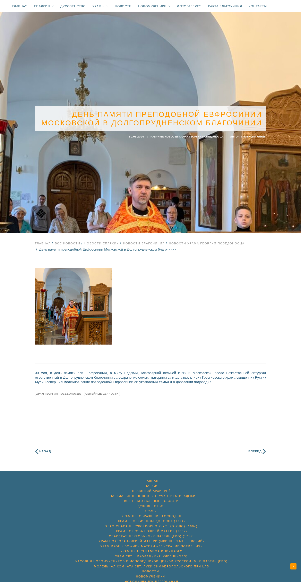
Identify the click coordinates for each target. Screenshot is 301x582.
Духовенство (73, 6)
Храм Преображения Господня (151, 516)
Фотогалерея (189, 6)
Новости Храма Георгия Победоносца (194, 136)
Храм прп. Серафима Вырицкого (151, 551)
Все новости (67, 243)
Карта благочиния (225, 6)
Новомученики (152, 6)
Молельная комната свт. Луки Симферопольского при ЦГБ (151, 566)
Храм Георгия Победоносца (58, 393)
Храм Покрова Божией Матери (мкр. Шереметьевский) (151, 541)
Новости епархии (101, 243)
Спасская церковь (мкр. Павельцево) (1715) (151, 536)
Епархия (42, 6)
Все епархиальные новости (151, 501)
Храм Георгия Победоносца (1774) (151, 521)
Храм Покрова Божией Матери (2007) (151, 531)
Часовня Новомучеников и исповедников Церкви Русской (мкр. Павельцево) (151, 561)
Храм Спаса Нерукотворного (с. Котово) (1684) (151, 526)
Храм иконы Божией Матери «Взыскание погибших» (151, 546)
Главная (19, 6)
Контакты (258, 6)
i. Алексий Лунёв (253, 136)
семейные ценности (102, 393)
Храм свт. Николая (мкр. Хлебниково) (151, 556)
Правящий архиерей (151, 491)
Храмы (98, 6)
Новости (123, 6)
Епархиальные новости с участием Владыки (152, 496)
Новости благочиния (144, 243)
